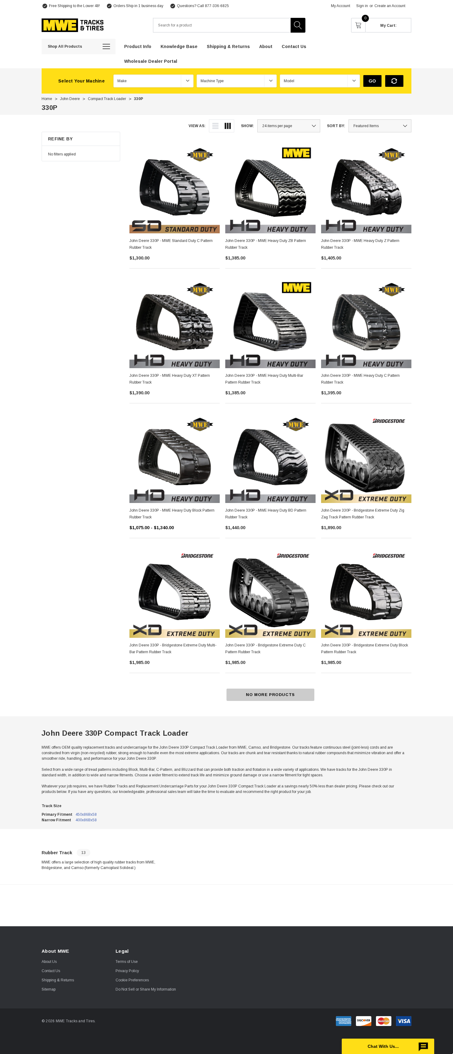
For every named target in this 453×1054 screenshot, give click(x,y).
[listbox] (380, 125)
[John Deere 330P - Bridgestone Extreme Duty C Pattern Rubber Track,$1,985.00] (270, 593)
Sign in (362, 6)
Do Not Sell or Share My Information (146, 989)
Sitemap (48, 989)
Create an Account (389, 6)
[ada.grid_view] (228, 126)
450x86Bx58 (86, 814)
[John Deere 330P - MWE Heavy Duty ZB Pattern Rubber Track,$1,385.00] (270, 188)
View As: (197, 126)
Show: (247, 126)
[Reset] (394, 81)
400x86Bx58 (86, 820)
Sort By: (336, 126)
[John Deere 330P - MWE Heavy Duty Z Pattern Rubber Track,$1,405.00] (366, 188)
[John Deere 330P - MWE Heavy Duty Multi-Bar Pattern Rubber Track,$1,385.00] (270, 323)
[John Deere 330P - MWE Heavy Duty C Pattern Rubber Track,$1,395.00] (366, 323)
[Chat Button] (388, 1046)
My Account (340, 6)
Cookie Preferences (132, 980)
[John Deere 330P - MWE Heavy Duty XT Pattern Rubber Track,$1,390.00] (174, 323)
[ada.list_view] (215, 126)
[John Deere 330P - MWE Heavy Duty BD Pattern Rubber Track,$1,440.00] (270, 458)
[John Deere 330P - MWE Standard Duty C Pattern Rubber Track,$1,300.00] (174, 188)
